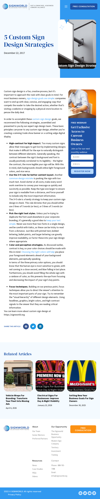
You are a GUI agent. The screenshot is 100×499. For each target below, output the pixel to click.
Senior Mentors (38, 435)
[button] (26, 326)
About (35, 426)
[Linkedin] (94, 493)
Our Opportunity (59, 426)
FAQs (34, 473)
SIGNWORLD (17, 491)
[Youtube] (90, 493)
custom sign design (41, 119)
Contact (55, 460)
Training (54, 455)
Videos (35, 476)
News (34, 465)
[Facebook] (80, 493)
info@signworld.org (59, 476)
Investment (56, 451)
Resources (37, 460)
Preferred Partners (40, 438)
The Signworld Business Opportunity (57, 434)
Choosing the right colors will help (37, 251)
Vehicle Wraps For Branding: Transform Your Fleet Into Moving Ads (17, 399)
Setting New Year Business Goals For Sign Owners (81, 398)
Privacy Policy (14, 494)
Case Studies (37, 469)
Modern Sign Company (56, 442)
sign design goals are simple (40, 98)
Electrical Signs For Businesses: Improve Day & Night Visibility (48, 398)
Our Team (36, 431)
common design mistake (21, 178)
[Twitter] (85, 493)
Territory (54, 447)
